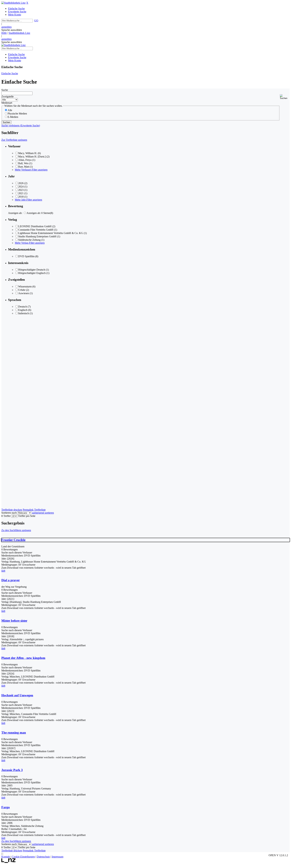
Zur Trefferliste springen (14, 139)
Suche (4, 90)
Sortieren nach (9, 512)
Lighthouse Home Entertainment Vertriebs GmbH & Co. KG (50, 233)
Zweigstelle (7, 96)
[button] (285, 96)
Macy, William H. (27, 153)
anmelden (6, 26)
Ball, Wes (23, 163)
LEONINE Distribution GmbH (35, 226)
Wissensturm (25, 286)
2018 (21, 196)
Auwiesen (23, 293)
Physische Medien (17, 113)
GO (36, 20)
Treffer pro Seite (26, 515)
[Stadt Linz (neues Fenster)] (8, 862)
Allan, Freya (24, 159)
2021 (21, 193)
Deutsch (22, 306)
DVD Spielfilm (26, 256)
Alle (10, 110)
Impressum (57, 856)
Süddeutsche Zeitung (29, 239)
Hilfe (4, 33)
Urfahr (21, 289)
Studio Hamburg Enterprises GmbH (37, 236)
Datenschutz (43, 856)
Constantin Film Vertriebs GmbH (35, 229)
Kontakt (5, 856)
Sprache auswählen (11, 29)
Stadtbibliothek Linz (19, 33)
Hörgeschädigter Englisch (32, 273)
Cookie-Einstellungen (23, 856)
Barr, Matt (23, 166)
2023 (21, 189)
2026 (21, 183)
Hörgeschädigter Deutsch (31, 269)
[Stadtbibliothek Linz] (13, 2)
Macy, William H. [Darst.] (32, 156)
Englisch (22, 309)
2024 (21, 186)
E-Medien (13, 116)
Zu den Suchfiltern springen (16, 530)
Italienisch (23, 313)
